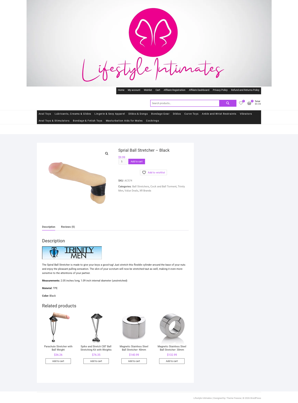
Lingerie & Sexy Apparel (110, 113)
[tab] (48, 226)
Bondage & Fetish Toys (87, 120)
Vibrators (246, 113)
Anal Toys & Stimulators (54, 120)
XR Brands (145, 190)
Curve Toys (191, 113)
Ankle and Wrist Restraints (219, 113)
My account (134, 90)
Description (48, 226)
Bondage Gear (160, 113)
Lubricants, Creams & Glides (73, 113)
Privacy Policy (220, 90)
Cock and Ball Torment (163, 186)
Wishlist (148, 90)
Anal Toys (45, 113)
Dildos (177, 113)
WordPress (255, 398)
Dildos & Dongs (138, 113)
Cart (158, 90)
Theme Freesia (233, 398)
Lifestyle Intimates (202, 398)
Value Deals (131, 190)
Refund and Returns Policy (245, 90)
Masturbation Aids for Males (124, 120)
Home (121, 90)
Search (227, 103)
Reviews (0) (68, 226)
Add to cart (137, 161)
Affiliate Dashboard (199, 90)
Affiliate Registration (174, 90)
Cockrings (152, 120)
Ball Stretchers (140, 186)
